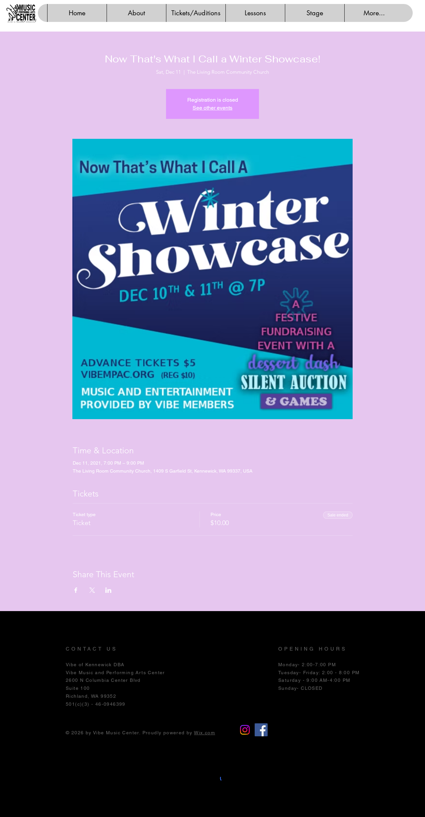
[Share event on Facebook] (76, 590)
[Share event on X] (92, 590)
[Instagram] (244, 729)
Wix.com (204, 732)
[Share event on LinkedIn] (108, 590)
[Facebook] (261, 729)
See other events (212, 108)
